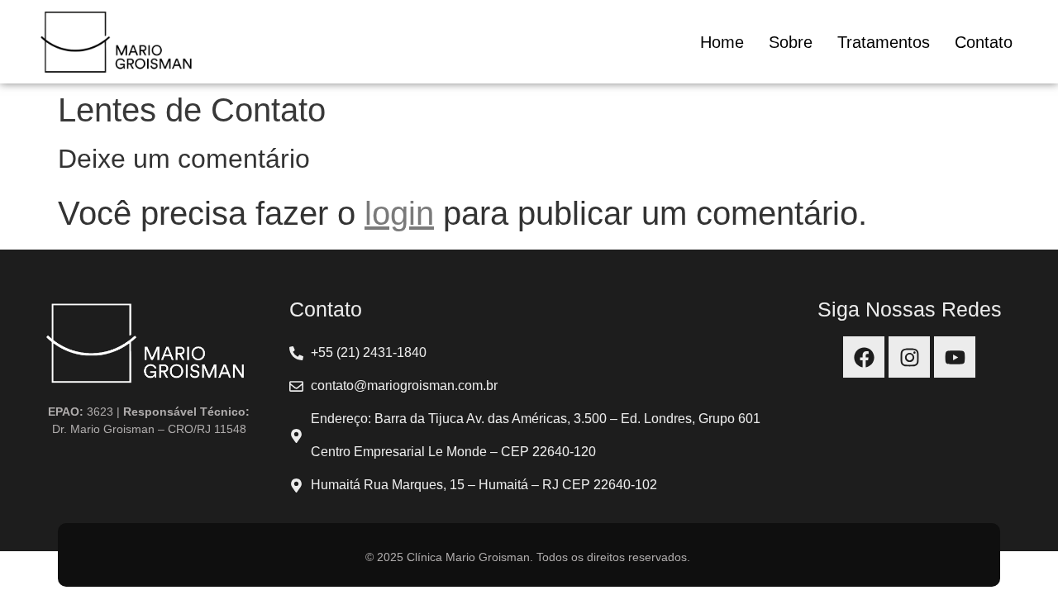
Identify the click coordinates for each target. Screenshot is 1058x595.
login (399, 213)
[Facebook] (863, 357)
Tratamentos (883, 42)
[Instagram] (909, 357)
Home (722, 42)
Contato (984, 42)
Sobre (791, 42)
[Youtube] (954, 357)
